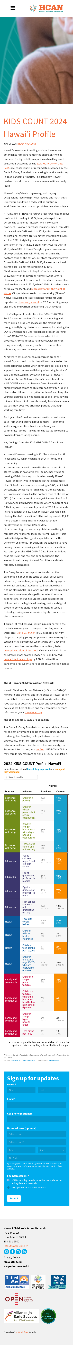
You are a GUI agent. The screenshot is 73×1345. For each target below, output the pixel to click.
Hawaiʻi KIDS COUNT (26, 143)
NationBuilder (22, 1332)
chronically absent (28, 302)
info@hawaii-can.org (16, 1246)
